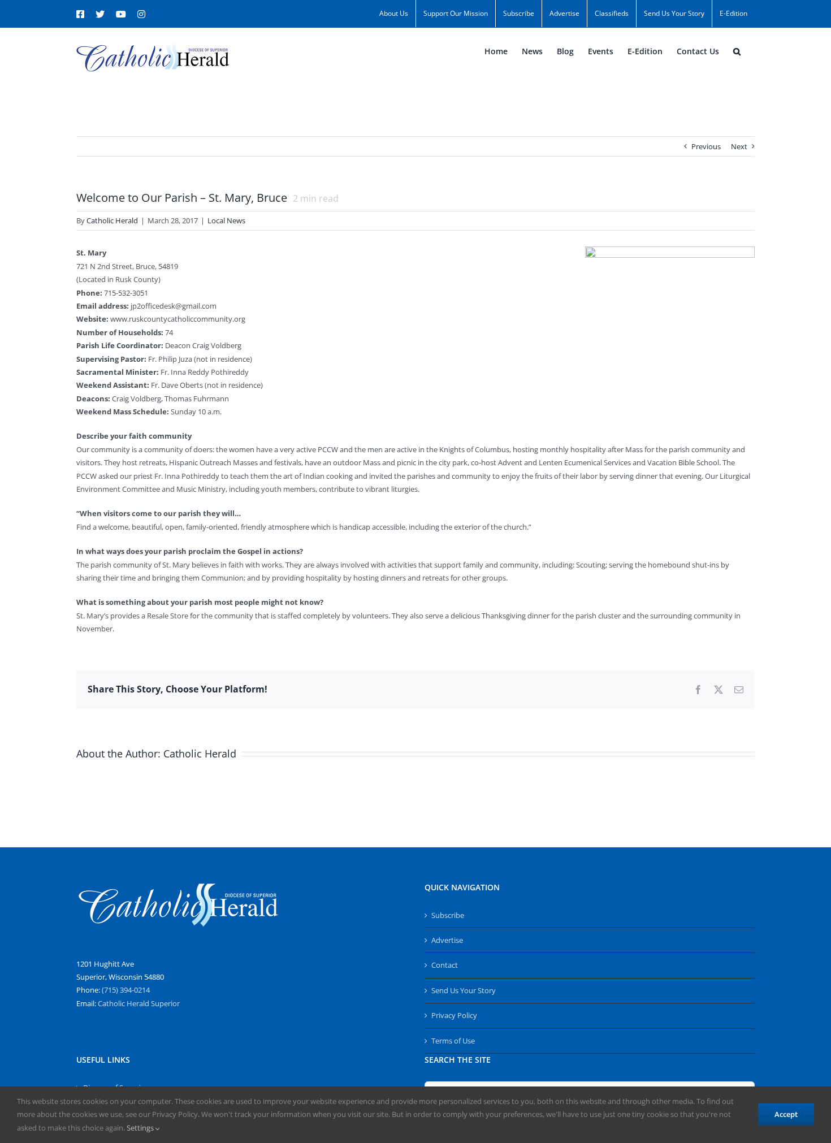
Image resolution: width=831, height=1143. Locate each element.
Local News (226, 220)
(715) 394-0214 (126, 990)
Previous (706, 146)
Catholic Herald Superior (139, 1003)
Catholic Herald (112, 220)
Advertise (447, 940)
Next (739, 146)
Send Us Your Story (463, 990)
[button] (737, 51)
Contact (444, 965)
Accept (786, 1114)
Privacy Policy (454, 1015)
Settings (141, 1128)
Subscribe (447, 915)
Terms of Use (453, 1041)
